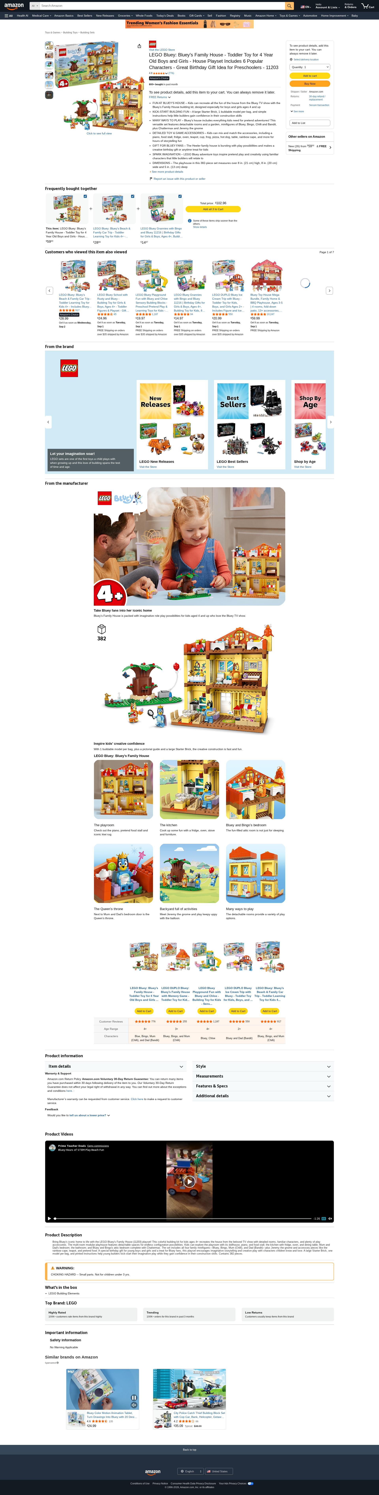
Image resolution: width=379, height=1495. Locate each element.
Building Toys (70, 32)
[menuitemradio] (324, 1218)
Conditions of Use (140, 1483)
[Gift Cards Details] (204, 15)
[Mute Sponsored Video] (134, 1405)
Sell (209, 15)
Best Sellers (84, 15)
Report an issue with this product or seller (179, 178)
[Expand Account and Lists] (339, 7)
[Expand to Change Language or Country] (310, 7)
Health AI (22, 15)
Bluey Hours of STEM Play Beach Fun (81, 1149)
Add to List (298, 122)
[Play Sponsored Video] (189, 1389)
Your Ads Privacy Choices (232, 1483)
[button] (8, 16)
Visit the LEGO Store (162, 49)
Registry (235, 15)
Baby (355, 15)
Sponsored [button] (50, 1362)
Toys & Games (52, 32)
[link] (114, 209)
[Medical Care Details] (50, 15)
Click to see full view (99, 133)
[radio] (49, 46)
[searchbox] (162, 6)
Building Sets (87, 32)
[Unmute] (330, 1218)
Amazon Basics (63, 15)
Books (181, 15)
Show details (200, 227)
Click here (137, 1099)
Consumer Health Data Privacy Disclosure (193, 1483)
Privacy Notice (160, 1483)
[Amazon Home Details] (276, 15)
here (69, 1090)
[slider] (182, 1218)
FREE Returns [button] (158, 97)
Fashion (221, 15)
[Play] (48, 1218)
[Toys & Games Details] (299, 15)
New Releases (105, 15)
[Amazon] (14, 6)
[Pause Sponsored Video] (134, 1398)
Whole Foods (144, 15)
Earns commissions (98, 1145)
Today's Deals (165, 15)
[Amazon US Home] (152, 1473)
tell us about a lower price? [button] (88, 1115)
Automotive (310, 15)
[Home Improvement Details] (348, 15)
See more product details (167, 171)
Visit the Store (148, 466)
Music (247, 15)
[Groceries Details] (132, 15)
